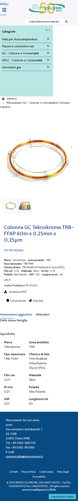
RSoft (52, 489)
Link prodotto (18, 300)
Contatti (13, 471)
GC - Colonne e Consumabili (40, 102)
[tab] (18, 315)
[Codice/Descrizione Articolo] (66, 21)
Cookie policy (46, 471)
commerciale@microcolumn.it (24, 456)
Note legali (63, 471)
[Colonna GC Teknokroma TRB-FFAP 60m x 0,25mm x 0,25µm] (11, 206)
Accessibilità (39, 476)
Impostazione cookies (62, 496)
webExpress (39, 489)
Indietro (11, 98)
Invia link (38, 300)
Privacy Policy (29, 471)
